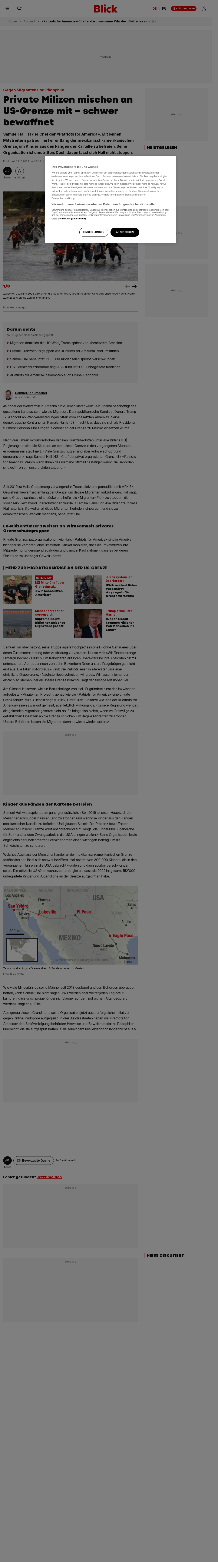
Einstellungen (93, 232)
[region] (110, 199)
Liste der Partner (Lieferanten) (69, 218)
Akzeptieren (125, 232)
